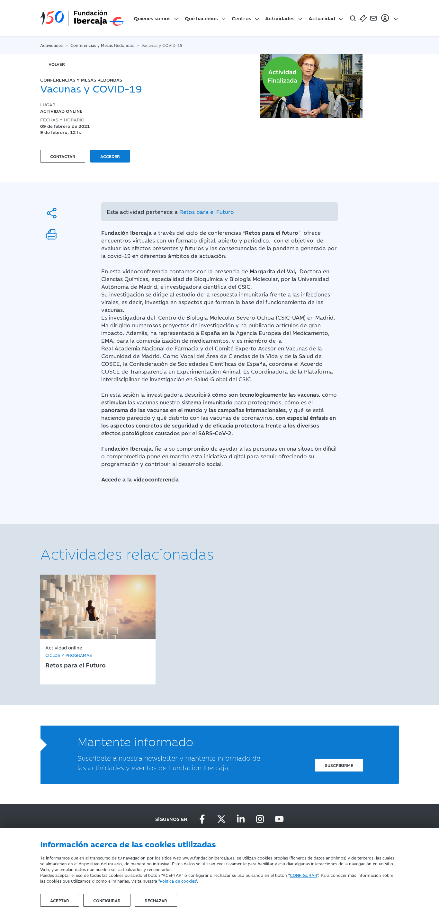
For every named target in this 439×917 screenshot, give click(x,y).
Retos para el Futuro (206, 212)
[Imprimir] (51, 234)
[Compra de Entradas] (363, 18)
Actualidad (322, 18)
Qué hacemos (201, 18)
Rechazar (156, 900)
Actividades (280, 18)
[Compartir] (51, 213)
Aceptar (59, 900)
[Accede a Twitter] (221, 819)
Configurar (107, 900)
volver (57, 64)
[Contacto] (373, 18)
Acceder (110, 156)
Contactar (62, 156)
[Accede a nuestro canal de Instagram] (259, 819)
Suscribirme (339, 765)
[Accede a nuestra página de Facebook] (202, 819)
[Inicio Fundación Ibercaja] (82, 18)
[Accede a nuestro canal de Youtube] (279, 819)
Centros (241, 18)
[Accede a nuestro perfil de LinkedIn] (240, 819)
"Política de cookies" (177, 881)
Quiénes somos (152, 18)
